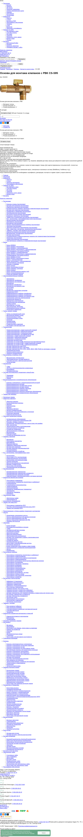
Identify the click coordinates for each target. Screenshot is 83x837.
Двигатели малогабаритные (14, 723)
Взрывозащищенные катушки (15, 384)
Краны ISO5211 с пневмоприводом (17, 252)
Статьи (8, 19)
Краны (5, 242)
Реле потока (7, 730)
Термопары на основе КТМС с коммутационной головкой (23, 343)
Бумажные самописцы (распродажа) (17, 216)
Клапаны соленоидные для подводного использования (23, 654)
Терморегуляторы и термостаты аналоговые (19, 591)
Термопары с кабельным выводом (16, 337)
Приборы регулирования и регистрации (18, 711)
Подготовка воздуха (12, 688)
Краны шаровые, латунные (14, 268)
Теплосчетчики (10, 362)
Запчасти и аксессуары (27, 69)
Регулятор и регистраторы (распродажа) (18, 214)
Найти (20, 64)
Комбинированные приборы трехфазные (18, 295)
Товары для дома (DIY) (10, 502)
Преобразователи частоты (14, 541)
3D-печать (9, 8)
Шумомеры (9, 493)
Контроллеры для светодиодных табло (18, 764)
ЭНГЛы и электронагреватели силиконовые (19, 368)
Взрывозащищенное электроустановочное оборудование (23, 391)
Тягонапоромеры (11, 449)
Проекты (9, 6)
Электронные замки (9, 495)
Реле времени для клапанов (15, 660)
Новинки (9, 12)
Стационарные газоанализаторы (16, 485)
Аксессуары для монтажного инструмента (19, 637)
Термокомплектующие (13, 350)
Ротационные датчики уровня (15, 672)
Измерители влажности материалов (17, 616)
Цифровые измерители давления (16, 445)
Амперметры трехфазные (14, 280)
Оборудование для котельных (15, 599)
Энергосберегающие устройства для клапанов (20, 661)
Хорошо (44, 833)
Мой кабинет (4, 51)
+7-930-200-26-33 (17, 792)
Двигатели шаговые (12, 533)
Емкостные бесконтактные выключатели (18, 740)
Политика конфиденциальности (27, 826)
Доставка (9, 34)
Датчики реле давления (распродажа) (17, 210)
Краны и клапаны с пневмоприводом (17, 692)
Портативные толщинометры (15, 569)
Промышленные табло (13, 761)
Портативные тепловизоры (14, 562)
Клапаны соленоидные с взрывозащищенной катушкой (23, 382)
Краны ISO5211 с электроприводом (17, 248)
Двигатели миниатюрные (14, 534)
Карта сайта (3, 808)
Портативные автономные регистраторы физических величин (25, 560)
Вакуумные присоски (12, 714)
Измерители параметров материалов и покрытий (18, 613)
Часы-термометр (11, 756)
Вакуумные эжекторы (12, 712)
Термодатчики (7, 327)
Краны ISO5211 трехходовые (15, 246)
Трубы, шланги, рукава (10, 311)
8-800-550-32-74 (5, 54)
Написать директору (12, 46)
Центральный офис (12, 43)
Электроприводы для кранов (15, 262)
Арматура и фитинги (9, 398)
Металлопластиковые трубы (15, 315)
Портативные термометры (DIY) (16, 505)
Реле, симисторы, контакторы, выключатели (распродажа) (23, 229)
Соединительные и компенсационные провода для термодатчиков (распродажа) (30, 236)
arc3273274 (3, 805)
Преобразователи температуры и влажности (19, 473)
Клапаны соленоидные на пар (15, 647)
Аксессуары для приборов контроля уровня (19, 683)
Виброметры (10, 618)
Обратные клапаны (12, 401)
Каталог (8, 5)
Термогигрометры (11, 486)
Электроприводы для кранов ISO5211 (17, 251)
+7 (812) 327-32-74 (5, 53)
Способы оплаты (11, 32)
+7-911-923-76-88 (19, 784)
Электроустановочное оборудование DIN (18, 420)
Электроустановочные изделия (12, 416)
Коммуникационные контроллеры (16, 458)
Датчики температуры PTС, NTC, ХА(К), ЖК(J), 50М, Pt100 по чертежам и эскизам (31, 349)
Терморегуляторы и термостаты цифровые (19, 590)
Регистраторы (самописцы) (14, 600)
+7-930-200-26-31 (17, 800)
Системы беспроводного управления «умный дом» (18, 372)
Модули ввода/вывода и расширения (17, 463)
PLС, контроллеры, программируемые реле (16, 452)
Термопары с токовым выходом (16, 338)
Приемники (9, 375)
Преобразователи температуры (16, 471)
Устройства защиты (12, 540)
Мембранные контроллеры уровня (16, 677)
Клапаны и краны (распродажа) (15, 204)
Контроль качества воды (10, 751)
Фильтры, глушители (12, 707)
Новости (9, 18)
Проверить (21, 59)
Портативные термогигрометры (16, 556)
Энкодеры (9, 745)
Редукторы (9, 727)
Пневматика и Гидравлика (11, 685)
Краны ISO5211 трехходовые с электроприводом (21, 249)
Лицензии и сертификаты (14, 28)
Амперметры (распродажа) (14, 221)
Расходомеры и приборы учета (12, 355)
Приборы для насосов (13, 521)
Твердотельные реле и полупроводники (18, 426)
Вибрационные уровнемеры (15, 682)
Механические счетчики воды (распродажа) (19, 233)
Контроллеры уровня (12, 670)
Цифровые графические (13, 584)
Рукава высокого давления (14, 324)
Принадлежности (11, 499)
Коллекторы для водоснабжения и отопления (20, 411)
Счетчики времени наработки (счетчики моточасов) (21, 609)
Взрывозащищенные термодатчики (17, 390)
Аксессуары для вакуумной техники (17, 715)
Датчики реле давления (13, 447)
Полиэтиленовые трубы (13, 317)
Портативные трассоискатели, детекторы (18, 575)
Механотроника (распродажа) (15, 220)
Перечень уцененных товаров (12, 620)
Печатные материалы (13, 182)
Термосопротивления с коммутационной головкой (21, 330)
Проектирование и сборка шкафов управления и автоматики (21, 511)
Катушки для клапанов (13, 657)
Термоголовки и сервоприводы (15, 663)
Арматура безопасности (13, 414)
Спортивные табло (12, 755)
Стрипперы (9, 635)
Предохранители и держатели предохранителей (20, 547)
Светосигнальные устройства (15, 428)
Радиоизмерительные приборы (15, 308)
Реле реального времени (14, 607)
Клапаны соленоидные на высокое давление (20, 645)
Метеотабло (10, 758)
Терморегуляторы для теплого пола (17, 588)
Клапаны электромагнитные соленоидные (19, 644)
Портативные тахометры (13, 577)
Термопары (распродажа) (14, 238)
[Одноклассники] (3, 123)
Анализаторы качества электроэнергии (18, 298)
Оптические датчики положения (16, 743)
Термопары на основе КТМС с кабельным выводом (22, 344)
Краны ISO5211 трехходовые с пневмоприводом (21, 254)
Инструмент (6, 622)
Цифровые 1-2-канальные (14, 581)
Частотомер (10, 287)
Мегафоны (9, 625)
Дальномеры (10, 626)
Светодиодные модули (13, 762)
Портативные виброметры (14, 571)
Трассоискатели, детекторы (14, 306)
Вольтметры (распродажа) (14, 223)
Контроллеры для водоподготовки (16, 460)
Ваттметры (9, 289)
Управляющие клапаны (13, 705)
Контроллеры (10, 455)
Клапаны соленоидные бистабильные (17, 652)
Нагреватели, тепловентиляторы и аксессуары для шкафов (24, 423)
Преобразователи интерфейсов (16, 467)
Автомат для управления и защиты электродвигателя (22, 537)
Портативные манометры (14, 441)
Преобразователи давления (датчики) (17, 474)
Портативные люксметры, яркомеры (17, 563)
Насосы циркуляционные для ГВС (16, 518)
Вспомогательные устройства (15, 451)
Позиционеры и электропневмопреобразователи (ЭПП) (23, 696)
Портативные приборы (10, 552)
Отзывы (8, 40)
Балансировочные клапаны (14, 403)
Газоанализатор (11, 483)
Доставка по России (6, 119)
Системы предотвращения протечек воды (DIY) (20, 507)
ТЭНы (8, 366)
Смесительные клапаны (13, 655)
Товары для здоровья (9, 394)
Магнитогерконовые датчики (15, 748)
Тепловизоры (10, 490)
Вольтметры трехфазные (14, 284)
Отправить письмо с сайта (14, 47)
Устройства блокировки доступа (16, 435)
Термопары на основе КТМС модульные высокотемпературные (25, 341)
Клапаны (16, 69)
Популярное (10, 13)
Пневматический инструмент (15, 708)
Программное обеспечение (14, 22)
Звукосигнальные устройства (15, 430)
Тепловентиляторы (12, 371)
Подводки (9, 319)
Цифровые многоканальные (15, 582)
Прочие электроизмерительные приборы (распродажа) (23, 224)
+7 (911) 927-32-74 (43, 822)
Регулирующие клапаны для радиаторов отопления (22, 650)
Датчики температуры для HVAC (16, 346)
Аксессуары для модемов (14, 466)
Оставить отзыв (5, 141)
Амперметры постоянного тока (15, 281)
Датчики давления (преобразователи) (17, 448)
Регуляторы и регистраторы (11, 578)
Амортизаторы (10, 699)
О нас (8, 25)
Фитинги (8, 407)
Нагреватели (7, 363)
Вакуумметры (10, 442)
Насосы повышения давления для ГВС (18, 520)
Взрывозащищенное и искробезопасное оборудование (19, 379)
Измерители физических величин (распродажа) (20, 232)
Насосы (5, 512)
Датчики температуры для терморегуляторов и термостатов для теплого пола (29, 593)
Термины (9, 24)
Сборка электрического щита (15, 10)
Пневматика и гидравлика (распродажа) (18, 211)
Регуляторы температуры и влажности (18, 594)
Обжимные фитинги (12, 409)
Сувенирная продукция (10, 638)
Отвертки (9, 631)
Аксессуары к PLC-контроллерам (16, 457)
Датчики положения (9, 736)
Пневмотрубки (10, 321)
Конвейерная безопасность (14, 749)
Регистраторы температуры (14, 587)
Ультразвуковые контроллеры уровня (17, 679)
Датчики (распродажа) (13, 235)
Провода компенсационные (14, 352)
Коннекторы (10, 664)
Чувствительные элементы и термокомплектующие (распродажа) (26, 240)
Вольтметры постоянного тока (15, 286)
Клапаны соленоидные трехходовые (17, 651)
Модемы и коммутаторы (13, 464)
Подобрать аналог (6, 66)
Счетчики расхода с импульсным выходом (19, 360)
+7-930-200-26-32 (17, 803)
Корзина (6, 67)
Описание (6, 126)
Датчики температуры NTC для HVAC (17, 347)
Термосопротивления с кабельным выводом (19, 331)
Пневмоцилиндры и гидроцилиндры (17, 693)
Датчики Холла (10, 746)
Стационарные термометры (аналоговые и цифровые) (23, 482)
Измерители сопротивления (14, 300)
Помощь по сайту (8, 185)
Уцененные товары (9, 397)
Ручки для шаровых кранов (14, 274)
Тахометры (9, 612)
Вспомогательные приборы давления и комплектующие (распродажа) (27, 208)
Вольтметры (10, 283)
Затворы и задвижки (12, 264)
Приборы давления (9, 436)
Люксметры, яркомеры (13, 492)
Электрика (6, 522)
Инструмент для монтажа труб (15, 325)
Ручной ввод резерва (12, 531)
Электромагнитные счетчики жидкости (17, 359)
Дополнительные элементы (14, 710)
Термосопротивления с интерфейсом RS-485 (20, 334)
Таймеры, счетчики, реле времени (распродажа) (20, 230)
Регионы (9, 44)
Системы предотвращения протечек (17, 658)
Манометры (10, 439)
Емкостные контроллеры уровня (16, 676)
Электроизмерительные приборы (13, 276)
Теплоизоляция (11, 322)
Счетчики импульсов (12, 610)
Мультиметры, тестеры (13, 305)
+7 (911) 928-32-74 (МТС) (7, 775)
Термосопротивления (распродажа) (17, 239)
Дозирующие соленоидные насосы (17, 515)
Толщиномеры (10, 619)
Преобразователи (8, 468)
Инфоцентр (6, 178)
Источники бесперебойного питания (17, 527)
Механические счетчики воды (15, 357)
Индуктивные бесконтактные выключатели (19, 742)
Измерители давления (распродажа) (17, 207)
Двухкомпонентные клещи (14, 634)
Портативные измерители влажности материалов (21, 558)
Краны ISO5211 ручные (13, 257)
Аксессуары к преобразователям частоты (19, 543)
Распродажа (10, 15)
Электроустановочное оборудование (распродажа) (21, 227)
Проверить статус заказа (13, 37)
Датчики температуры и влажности (17, 596)
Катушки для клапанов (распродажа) (17, 205)
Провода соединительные (14, 353)
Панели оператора (12, 461)
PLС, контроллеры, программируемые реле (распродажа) (23, 219)
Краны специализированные (15, 273)
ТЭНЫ (8, 528)
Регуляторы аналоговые (13, 601)
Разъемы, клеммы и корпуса (15, 422)
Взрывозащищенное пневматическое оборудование (22, 393)
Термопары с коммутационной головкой (18, 336)
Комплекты (9, 376)
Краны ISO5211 (11, 245)
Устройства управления (13, 429)
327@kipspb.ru (4, 56)
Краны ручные (10, 265)
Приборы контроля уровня (11, 667)
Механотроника (8, 717)
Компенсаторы (10, 406)
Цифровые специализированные (16, 585)
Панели (8, 378)
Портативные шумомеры (14, 565)
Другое (8, 549)
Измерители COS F (12, 292)
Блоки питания (10, 525)
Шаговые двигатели (12, 720)
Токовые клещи (11, 303)
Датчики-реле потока (12, 733)
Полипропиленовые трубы (14, 318)
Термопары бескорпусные (14, 340)
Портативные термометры (14, 480)
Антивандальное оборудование (16, 419)
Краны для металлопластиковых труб (17, 271)
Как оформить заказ (12, 31)
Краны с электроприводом (14, 259)
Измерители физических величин (13, 477)
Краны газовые (11, 270)
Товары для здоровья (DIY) (14, 508)
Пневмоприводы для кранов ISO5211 (17, 255)
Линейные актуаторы (12, 729)
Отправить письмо (15, 61)
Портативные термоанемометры (16, 559)
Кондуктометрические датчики (15, 673)
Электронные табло (9, 752)
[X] (8, 123)
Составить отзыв (6, 113)
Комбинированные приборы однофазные (19, 293)
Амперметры (10, 278)
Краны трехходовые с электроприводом (18, 261)
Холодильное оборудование (11, 501)
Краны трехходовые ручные (14, 267)
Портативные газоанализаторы (15, 568)
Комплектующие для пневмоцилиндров (18, 695)
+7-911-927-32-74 (15, 796)
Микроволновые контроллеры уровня (17, 680)
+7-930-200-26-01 (16, 788)
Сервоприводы (11, 721)
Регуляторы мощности (13, 544)
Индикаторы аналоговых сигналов (16, 290)
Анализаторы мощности (13, 299)
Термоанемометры (12, 488)
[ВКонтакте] (1, 123)
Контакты (6, 195)
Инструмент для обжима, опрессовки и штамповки (21, 628)
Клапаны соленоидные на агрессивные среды (20, 648)
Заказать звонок (5, 61)
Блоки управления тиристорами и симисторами (20, 546)
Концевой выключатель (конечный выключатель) (21, 739)
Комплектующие (11, 433)
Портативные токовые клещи (15, 574)
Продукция (3, 62)
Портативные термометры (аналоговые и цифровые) (22, 555)
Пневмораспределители (13, 689)
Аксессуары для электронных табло (17, 765)
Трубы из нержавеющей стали (15, 314)
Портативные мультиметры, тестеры (17, 572)
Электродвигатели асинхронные (16, 536)
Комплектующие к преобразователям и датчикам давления (24, 476)
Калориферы (10, 369)
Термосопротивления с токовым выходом (19, 333)
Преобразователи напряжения (15, 302)
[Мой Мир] (5, 123)
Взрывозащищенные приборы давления (18, 388)
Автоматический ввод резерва (15, 530)
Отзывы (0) (6, 127)
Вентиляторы (10, 432)
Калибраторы (10, 550)
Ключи (8, 632)
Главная (2, 69)
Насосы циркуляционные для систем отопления (21, 517)
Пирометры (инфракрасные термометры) (18, 489)
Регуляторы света (11, 597)
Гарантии (9, 35)
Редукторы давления (12, 413)
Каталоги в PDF (11, 21)
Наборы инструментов (13, 629)
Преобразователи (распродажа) (16, 213)
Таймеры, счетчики (9, 603)
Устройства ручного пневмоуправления (18, 691)
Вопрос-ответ (10, 38)
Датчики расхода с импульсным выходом (18, 734)
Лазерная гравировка (13, 9)
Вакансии (9, 27)
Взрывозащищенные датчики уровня (17, 387)
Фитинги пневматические (14, 410)
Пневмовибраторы (12, 698)
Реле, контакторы (11, 425)
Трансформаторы (11, 539)
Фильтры (9, 404)
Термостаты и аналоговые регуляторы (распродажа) (22, 217)
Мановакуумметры (12, 444)
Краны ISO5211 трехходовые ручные (17, 258)
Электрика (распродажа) (13, 226)
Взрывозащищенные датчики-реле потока (19, 385)
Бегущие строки (11, 759)
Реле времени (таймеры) (13, 606)
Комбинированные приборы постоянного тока (20, 296)
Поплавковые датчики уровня (15, 674)
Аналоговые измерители (13, 309)
